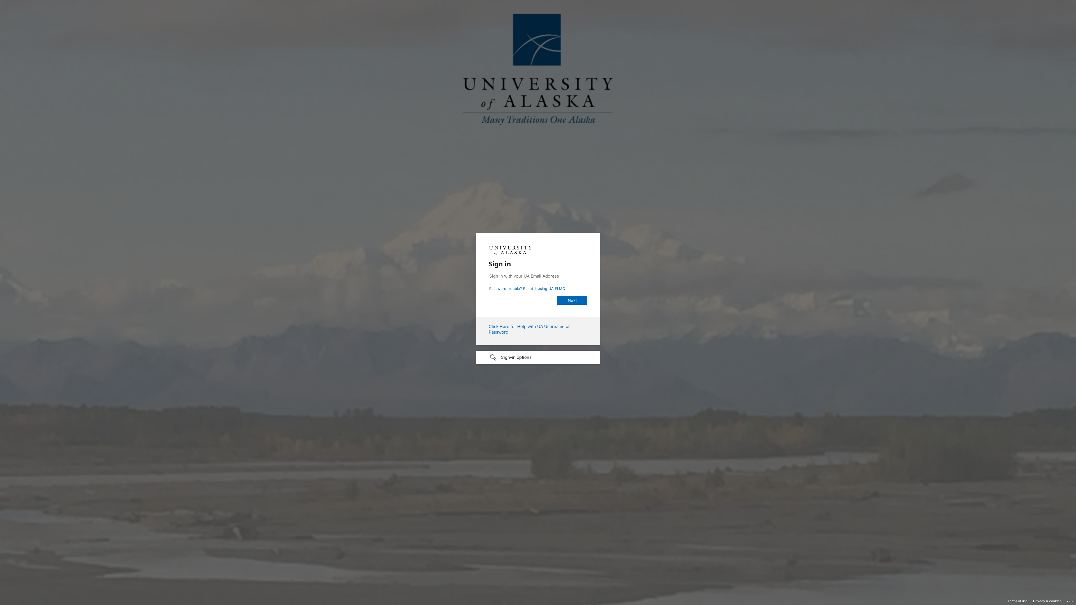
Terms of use (1018, 601)
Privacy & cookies (1047, 601)
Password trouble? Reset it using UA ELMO (527, 288)
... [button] (1070, 600)
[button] (538, 357)
